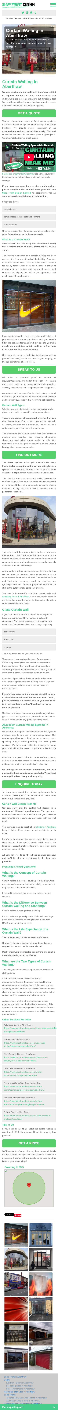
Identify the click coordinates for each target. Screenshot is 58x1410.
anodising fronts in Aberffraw (15, 596)
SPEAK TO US (29, 369)
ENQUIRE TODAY (29, 784)
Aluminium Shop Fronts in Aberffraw (23, 1401)
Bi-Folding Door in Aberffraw (19, 1386)
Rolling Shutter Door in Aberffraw (19, 1392)
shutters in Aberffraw (46, 827)
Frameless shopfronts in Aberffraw (18, 174)
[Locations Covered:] (3, 4)
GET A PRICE (29, 1143)
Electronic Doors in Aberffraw (19, 1383)
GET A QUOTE (29, 113)
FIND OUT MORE (29, 455)
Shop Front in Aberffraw (15, 1377)
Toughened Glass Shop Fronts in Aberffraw (26, 1398)
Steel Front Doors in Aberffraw (20, 1389)
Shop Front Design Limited (16, 193)
